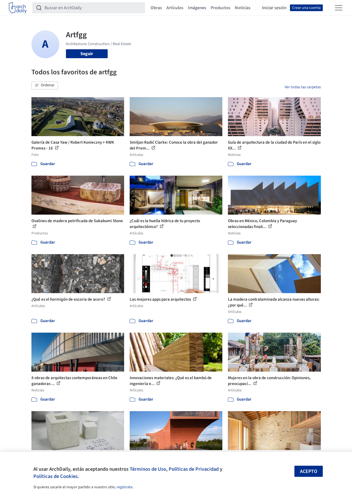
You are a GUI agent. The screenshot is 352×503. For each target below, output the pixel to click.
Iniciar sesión (274, 8)
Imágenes (197, 8)
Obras (156, 8)
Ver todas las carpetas (303, 87)
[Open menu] (338, 7)
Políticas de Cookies (55, 476)
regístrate (124, 487)
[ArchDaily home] (18, 7)
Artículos (174, 8)
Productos (220, 8)
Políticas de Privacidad (194, 469)
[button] (44, 85)
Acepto (308, 471)
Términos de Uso (148, 469)
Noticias (242, 8)
